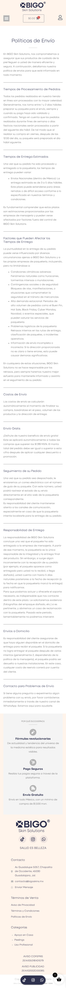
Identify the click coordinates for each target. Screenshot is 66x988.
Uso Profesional (23, 945)
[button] (6, 18)
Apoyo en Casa (23, 935)
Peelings (19, 940)
